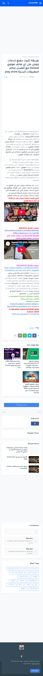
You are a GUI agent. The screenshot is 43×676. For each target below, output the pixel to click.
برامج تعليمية (33, 580)
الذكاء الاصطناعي (13, 568)
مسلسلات (11, 585)
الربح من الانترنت (32, 572)
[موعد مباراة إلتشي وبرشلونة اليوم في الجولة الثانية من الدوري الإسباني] (34, 450)
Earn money (33, 589)
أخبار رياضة (34, 568)
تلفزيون (13, 580)
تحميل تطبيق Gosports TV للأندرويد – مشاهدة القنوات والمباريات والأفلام (31, 365)
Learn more (36, 664)
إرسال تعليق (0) (21, 405)
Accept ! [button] (35, 671)
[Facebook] (34, 335)
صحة (20, 585)
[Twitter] (30, 335)
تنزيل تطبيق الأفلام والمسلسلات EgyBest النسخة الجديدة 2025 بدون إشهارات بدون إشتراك (31, 389)
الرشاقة (20, 572)
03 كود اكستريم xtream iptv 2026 (17, 458)
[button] (40, 3)
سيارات (28, 585)
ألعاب (12, 572)
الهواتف (35, 576)
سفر (36, 585)
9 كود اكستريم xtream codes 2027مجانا (17, 467)
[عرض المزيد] (15, 335)
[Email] (20, 335)
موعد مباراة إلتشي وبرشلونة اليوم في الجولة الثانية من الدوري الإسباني (17, 450)
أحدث (38, 412)
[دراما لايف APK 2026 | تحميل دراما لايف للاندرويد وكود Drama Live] (12, 354)
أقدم (4, 412)
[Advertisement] (21, 30)
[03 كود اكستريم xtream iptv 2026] (34, 459)
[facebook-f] (35, 423)
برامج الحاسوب (23, 576)
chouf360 (33, 3)
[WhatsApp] (25, 335)
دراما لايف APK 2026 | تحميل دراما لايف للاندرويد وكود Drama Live (12, 365)
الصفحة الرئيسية (34, 57)
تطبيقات (24, 57)
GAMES (23, 589)
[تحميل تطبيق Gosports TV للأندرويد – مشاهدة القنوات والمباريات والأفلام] (31, 354)
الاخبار (25, 568)
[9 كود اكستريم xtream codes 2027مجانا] (34, 469)
